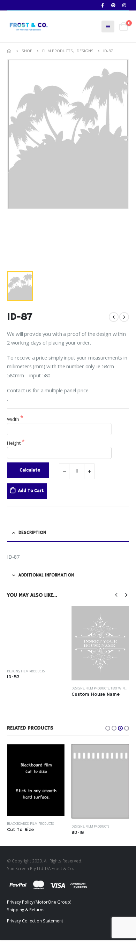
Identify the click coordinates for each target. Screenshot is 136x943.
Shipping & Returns (26, 912)
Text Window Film (61, 688)
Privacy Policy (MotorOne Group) (39, 904)
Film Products (33, 688)
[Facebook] (102, 5)
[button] (108, 728)
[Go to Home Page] (9, 51)
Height (14, 443)
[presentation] (116, 594)
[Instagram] (124, 5)
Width (13, 419)
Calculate (30, 470)
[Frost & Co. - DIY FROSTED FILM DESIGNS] (28, 26)
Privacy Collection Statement (35, 923)
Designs (13, 688)
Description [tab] (32, 533)
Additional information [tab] (46, 575)
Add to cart (31, 491)
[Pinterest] (113, 5)
